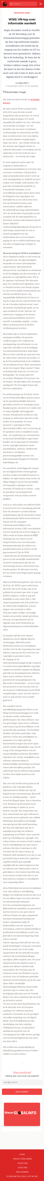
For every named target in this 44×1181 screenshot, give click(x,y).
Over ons (22, 1168)
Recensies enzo (22, 13)
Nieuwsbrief (22, 1172)
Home (22, 1154)
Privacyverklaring (22, 1159)
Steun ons (22, 1163)
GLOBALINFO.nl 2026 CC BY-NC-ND (22, 1176)
